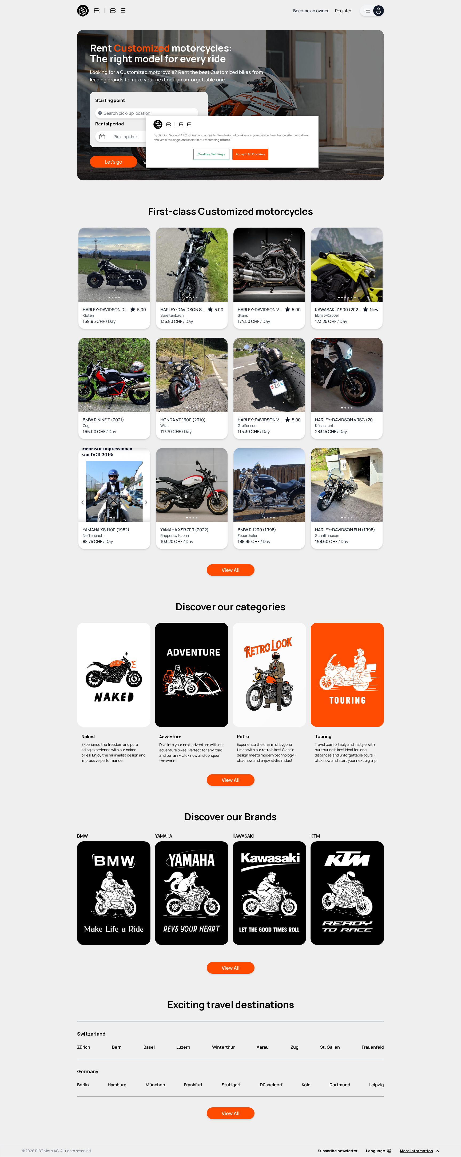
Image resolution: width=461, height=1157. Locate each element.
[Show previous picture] (88, 264)
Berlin (83, 1085)
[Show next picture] (140, 264)
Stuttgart (231, 1085)
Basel (149, 1047)
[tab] (109, 297)
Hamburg (117, 1085)
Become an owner (311, 11)
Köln (306, 1085)
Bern (117, 1047)
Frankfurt (193, 1085)
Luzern (183, 1047)
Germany (87, 1071)
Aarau (263, 1047)
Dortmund (339, 1085)
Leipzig (376, 1085)
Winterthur (223, 1047)
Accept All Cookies (250, 154)
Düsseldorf (271, 1085)
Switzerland (91, 1034)
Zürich (83, 1047)
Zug (295, 1047)
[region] (232, 142)
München (155, 1085)
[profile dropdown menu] (372, 10)
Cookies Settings (211, 154)
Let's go (113, 162)
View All (231, 570)
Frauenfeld (373, 1047)
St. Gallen (330, 1047)
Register (343, 11)
